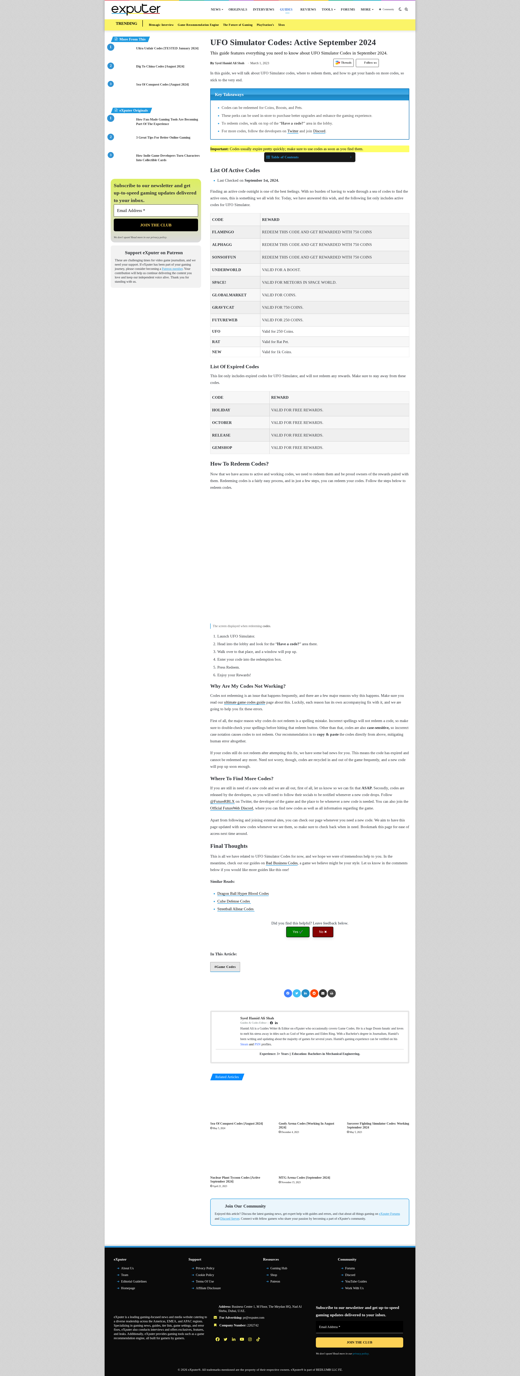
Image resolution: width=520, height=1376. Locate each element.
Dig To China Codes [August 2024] (160, 66)
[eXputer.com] (136, 9)
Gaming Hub (278, 1268)
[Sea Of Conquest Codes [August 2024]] (241, 1102)
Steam (244, 1044)
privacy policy (159, 237)
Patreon (275, 1281)
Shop (273, 1275)
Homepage (128, 1288)
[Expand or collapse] (350, 157)
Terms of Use (205, 1281)
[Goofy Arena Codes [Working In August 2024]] (310, 1102)
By (212, 63)
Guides (286, 9)
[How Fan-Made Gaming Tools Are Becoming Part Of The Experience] (122, 124)
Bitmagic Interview (161, 24)
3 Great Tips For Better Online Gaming (163, 137)
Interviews (263, 9)
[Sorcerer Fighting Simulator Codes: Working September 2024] (378, 1102)
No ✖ (323, 932)
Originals (238, 9)
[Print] (332, 993)
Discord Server (229, 1218)
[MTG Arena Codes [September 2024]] (310, 1156)
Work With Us (354, 1288)
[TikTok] (258, 1339)
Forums (348, 9)
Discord (319, 131)
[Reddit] (314, 993)
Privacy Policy (205, 1268)
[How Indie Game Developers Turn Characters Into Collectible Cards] (122, 161)
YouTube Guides (356, 1281)
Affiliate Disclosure (208, 1288)
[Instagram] (250, 1339)
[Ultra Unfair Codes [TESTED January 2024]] (122, 53)
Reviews (308, 9)
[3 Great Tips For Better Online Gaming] (122, 143)
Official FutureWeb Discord (231, 808)
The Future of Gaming (238, 24)
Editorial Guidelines (134, 1281)
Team (124, 1275)
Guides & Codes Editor (253, 1022)
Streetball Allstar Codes (236, 909)
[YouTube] (242, 1339)
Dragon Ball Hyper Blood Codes (243, 893)
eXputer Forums (389, 1213)
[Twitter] (297, 993)
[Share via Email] (323, 993)
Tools (327, 9)
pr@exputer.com (253, 1317)
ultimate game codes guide (244, 702)
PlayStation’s (265, 24)
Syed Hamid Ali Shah (227, 63)
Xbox (281, 24)
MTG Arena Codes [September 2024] (304, 1177)
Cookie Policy (205, 1275)
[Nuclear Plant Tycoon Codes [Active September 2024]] (241, 1156)
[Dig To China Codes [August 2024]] (122, 71)
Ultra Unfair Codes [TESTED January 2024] (167, 48)
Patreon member (172, 268)
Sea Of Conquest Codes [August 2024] (236, 1123)
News (216, 9)
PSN (258, 1044)
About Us (127, 1268)
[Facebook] (288, 993)
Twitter (292, 131)
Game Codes (226, 967)
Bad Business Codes (282, 863)
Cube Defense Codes (234, 901)
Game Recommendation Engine (198, 24)
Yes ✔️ (298, 932)
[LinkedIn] (305, 993)
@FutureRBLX (222, 801)
